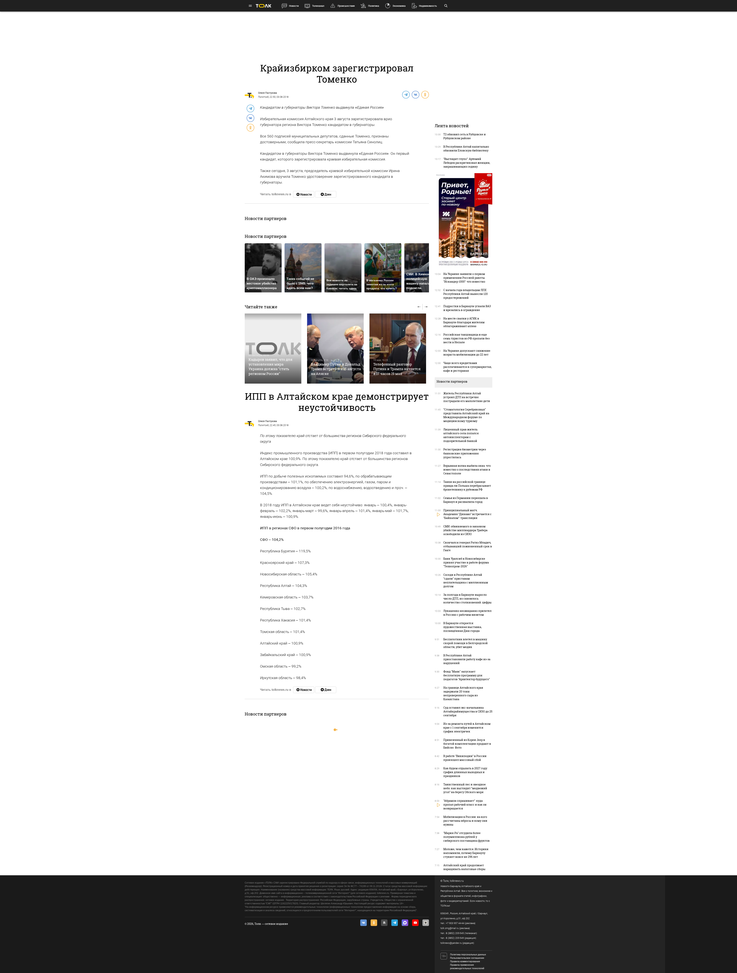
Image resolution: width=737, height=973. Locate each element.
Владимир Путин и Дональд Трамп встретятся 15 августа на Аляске (336, 369)
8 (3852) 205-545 (455, 933)
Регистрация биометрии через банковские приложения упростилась (464, 453)
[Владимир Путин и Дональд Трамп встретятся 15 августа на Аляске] (335, 349)
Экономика (399, 5)
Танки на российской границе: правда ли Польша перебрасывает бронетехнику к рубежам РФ (467, 485)
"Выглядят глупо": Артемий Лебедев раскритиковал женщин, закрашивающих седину (466, 162)
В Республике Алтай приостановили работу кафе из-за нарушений (466, 659)
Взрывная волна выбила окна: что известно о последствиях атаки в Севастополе (467, 469)
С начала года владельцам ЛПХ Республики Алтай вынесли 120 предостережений (465, 294)
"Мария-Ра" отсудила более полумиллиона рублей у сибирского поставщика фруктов (466, 836)
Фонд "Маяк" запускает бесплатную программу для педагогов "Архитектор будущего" (466, 675)
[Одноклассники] (425, 94)
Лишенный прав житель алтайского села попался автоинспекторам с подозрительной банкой (461, 435)
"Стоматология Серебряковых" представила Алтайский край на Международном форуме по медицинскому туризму (466, 415)
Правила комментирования (465, 961)
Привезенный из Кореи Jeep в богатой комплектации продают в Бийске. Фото (467, 743)
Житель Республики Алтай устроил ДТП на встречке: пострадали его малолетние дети (466, 397)
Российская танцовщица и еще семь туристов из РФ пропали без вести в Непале (466, 338)
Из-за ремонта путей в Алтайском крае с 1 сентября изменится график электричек (467, 727)
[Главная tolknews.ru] (263, 5)
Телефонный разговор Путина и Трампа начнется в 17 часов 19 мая (397, 369)
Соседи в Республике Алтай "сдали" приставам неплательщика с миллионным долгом (465, 580)
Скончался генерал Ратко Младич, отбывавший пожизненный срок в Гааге (467, 546)
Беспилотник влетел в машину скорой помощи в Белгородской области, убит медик (465, 643)
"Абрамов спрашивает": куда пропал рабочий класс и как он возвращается (465, 804)
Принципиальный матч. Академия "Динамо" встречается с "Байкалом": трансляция (467, 514)
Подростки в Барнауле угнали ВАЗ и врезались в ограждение (467, 308)
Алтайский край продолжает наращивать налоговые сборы (464, 867)
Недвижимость (428, 5)
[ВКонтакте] (415, 94)
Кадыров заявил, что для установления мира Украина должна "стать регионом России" (270, 366)
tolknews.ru (457, 880)
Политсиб (263, 97)
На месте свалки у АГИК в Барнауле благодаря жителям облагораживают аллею (464, 322)
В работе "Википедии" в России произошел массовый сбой (465, 758)
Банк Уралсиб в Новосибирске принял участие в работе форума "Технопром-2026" (466, 562)
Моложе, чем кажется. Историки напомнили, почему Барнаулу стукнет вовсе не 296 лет (465, 853)
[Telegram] (405, 94)
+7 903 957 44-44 (455, 923)
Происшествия (346, 5)
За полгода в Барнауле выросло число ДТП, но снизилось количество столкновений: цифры (467, 598)
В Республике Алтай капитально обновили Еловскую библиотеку (466, 148)
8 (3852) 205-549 (455, 938)
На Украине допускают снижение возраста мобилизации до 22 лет (466, 352)
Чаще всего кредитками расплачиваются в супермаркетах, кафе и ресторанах (467, 366)
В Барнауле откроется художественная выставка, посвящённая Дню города (462, 627)
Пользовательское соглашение (467, 958)
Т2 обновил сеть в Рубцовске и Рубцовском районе (464, 136)
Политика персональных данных (468, 954)
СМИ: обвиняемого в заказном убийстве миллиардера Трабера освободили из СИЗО (465, 530)
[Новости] (303, 194)
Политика (373, 5)
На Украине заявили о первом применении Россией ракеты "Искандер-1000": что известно (464, 277)
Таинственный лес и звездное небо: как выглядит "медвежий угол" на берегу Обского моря (465, 788)
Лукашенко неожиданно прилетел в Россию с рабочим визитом (467, 612)
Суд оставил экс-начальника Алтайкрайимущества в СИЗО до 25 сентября (467, 711)
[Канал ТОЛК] (325, 194)
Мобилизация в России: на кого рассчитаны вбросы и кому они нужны (465, 820)
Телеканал (318, 5)
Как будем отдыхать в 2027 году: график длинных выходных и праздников (465, 772)
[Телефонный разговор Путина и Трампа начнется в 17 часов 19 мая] (397, 349)
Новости (294, 5)
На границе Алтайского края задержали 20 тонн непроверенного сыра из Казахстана (463, 693)
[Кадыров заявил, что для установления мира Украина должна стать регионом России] (273, 349)
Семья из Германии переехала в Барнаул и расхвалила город (465, 500)
